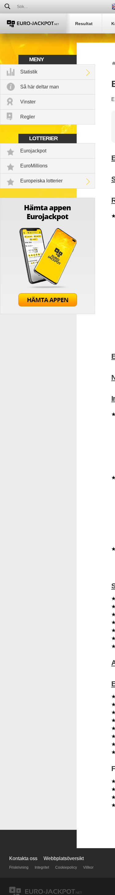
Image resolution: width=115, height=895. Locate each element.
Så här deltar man (39, 86)
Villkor (88, 867)
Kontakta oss (23, 858)
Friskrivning (19, 867)
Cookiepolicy (66, 867)
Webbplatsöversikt (64, 858)
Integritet (42, 867)
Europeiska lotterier (41, 180)
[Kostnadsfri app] (47, 312)
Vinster (28, 101)
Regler (27, 116)
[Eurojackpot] (33, 23)
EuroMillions (34, 165)
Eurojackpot (33, 150)
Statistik (28, 71)
